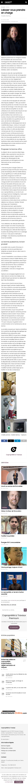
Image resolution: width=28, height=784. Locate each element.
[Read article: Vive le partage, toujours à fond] (14, 556)
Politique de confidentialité (8, 750)
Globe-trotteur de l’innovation (11, 511)
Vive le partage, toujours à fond (11, 567)
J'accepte (19, 782)
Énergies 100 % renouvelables (10, 542)
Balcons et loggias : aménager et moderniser (14, 681)
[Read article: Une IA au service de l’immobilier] (14, 475)
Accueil (3, 7)
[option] (14, 712)
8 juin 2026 (4, 538)
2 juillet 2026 (5, 488)
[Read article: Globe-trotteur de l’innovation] (14, 500)
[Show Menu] (2, 2)
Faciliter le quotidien (7, 536)
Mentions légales (5, 746)
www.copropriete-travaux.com (13, 768)
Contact (3, 753)
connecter (13, 600)
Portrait (7, 7)
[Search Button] (26, 2)
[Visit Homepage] (8, 2)
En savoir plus (14, 627)
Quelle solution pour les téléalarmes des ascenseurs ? (16, 674)
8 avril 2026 (5, 569)
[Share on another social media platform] (24, 441)
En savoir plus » (5, 739)
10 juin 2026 (4, 513)
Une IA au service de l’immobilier (12, 486)
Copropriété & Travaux (14, 455)
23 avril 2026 (5, 544)
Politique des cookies (6, 748)
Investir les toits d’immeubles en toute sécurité (16, 693)
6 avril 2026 (5, 596)
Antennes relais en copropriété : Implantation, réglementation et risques (8, 663)
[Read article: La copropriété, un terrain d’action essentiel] (14, 581)
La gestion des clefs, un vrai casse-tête (16, 687)
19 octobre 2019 (5, 20)
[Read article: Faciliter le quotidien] (14, 525)
